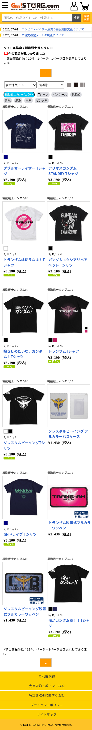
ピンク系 (41, 100)
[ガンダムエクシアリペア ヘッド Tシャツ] (68, 223)
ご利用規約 (47, 676)
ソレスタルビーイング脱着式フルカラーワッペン (25, 611)
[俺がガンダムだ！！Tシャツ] (68, 583)
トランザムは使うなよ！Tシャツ (24, 262)
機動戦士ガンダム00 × (19, 94)
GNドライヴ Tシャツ (20, 534)
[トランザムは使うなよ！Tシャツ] (24, 223)
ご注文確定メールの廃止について (43, 35)
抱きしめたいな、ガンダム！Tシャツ (23, 354)
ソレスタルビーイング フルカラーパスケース (68, 434)
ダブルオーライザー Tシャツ (25, 171)
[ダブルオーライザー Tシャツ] (24, 131)
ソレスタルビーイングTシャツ (24, 445)
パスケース (60, 94)
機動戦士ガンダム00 (15, 106)
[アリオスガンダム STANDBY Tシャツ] (68, 131)
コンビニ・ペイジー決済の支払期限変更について (53, 29)
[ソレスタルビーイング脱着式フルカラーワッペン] (24, 583)
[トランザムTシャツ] (68, 314)
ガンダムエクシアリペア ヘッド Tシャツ (67, 262)
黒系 (18, 100)
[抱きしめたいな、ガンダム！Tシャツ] (24, 314)
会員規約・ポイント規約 (46, 686)
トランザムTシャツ (63, 351)
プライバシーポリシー (47, 705)
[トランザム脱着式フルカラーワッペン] (68, 497)
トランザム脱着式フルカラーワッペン (69, 525)
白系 (28, 100)
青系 (8, 100)
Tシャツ (43, 94)
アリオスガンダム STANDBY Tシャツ (63, 171)
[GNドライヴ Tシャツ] (24, 497)
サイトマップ (46, 714)
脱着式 (76, 94)
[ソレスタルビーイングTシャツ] (24, 406)
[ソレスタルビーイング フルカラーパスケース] (68, 406)
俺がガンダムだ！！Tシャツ (69, 623)
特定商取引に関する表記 (46, 695)
